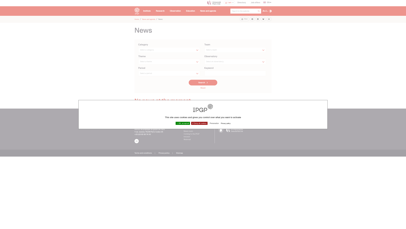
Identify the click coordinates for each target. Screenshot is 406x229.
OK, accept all (183, 123)
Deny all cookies (200, 123)
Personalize (214, 123)
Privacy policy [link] (226, 123)
